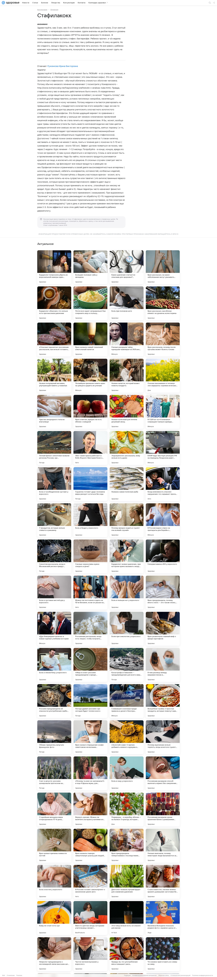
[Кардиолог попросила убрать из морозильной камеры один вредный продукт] (54, 267)
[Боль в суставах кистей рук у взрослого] (54, 593)
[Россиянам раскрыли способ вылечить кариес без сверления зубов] (163, 773)
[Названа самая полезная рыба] (127, 484)
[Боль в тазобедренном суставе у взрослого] (54, 484)
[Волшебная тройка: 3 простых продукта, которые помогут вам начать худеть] (163, 701)
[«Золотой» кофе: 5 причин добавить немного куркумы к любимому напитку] (127, 737)
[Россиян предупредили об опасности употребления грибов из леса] (54, 701)
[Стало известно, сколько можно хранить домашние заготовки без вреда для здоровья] (163, 882)
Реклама (19, 975)
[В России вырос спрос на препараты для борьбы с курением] (163, 520)
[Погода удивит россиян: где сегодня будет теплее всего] (90, 701)
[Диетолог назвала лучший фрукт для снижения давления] (127, 882)
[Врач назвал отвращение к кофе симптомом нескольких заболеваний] (90, 737)
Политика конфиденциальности (202, 975)
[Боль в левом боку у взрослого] (54, 665)
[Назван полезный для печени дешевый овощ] (127, 412)
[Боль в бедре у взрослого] (90, 520)
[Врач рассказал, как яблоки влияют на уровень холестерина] (163, 303)
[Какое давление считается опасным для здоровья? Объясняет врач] (127, 267)
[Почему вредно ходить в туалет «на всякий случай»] (127, 520)
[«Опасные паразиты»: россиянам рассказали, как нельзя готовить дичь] (54, 339)
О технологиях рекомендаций (180, 975)
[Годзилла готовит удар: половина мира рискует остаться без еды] (90, 484)
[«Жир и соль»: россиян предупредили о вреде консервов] (90, 665)
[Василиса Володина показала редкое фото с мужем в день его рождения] (163, 918)
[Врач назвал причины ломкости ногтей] (54, 846)
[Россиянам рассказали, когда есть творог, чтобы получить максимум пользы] (90, 629)
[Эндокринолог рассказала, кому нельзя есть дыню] (127, 448)
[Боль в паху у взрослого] (127, 773)
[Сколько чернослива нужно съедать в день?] (90, 556)
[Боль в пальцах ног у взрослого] (127, 593)
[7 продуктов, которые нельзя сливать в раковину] (54, 520)
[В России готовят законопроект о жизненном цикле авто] (90, 882)
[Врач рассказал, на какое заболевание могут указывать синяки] (163, 267)
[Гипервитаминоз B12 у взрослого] (163, 556)
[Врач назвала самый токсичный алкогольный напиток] (90, 339)
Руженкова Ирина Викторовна (62, 66)
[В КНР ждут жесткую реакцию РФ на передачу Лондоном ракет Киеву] (163, 448)
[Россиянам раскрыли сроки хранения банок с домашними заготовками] (163, 810)
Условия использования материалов (144, 975)
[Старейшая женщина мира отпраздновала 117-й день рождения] (54, 810)
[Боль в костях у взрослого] (54, 882)
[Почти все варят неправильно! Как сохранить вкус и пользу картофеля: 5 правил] (90, 303)
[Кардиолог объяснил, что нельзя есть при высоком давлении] (54, 303)
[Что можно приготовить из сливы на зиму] (163, 954)
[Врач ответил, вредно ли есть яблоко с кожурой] (90, 412)
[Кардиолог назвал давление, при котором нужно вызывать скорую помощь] (127, 556)
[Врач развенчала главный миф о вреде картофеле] (163, 629)
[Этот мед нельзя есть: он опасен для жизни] (127, 918)
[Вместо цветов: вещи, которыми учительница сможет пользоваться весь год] (90, 918)
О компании (11, 975)
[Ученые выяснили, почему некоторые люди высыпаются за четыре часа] (163, 846)
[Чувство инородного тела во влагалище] (54, 412)
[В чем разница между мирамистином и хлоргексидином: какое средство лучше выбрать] (163, 665)
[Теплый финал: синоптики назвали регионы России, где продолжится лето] (54, 448)
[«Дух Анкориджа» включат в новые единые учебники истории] (54, 629)
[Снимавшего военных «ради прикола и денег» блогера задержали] (127, 701)
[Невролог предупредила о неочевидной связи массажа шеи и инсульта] (54, 954)
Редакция (127, 975)
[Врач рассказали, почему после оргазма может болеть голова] (163, 339)
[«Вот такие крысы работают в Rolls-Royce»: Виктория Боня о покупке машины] (90, 448)
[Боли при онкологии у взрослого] (127, 629)
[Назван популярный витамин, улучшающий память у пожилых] (54, 376)
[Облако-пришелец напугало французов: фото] (54, 737)
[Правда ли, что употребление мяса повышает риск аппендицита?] (127, 954)
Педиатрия (54, 10)
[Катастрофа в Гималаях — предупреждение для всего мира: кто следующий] (127, 665)
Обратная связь (163, 975)
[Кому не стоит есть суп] (54, 918)
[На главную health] (12, 2)
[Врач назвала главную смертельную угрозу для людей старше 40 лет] (90, 846)
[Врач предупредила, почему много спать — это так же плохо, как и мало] (163, 593)
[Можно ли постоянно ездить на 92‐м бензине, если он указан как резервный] (90, 593)
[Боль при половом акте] (127, 303)
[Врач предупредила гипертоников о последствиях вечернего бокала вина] (127, 846)
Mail (3, 975)
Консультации (42, 10)
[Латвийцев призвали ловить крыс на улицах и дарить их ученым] (90, 376)
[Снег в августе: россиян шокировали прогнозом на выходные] (54, 773)
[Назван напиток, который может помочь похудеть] (127, 376)
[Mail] (3, 2)
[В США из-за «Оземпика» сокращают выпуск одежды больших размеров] (163, 412)
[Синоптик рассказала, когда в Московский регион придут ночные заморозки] (54, 556)
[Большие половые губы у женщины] (90, 267)
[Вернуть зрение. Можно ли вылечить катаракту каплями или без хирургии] (90, 810)
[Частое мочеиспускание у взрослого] (90, 954)
